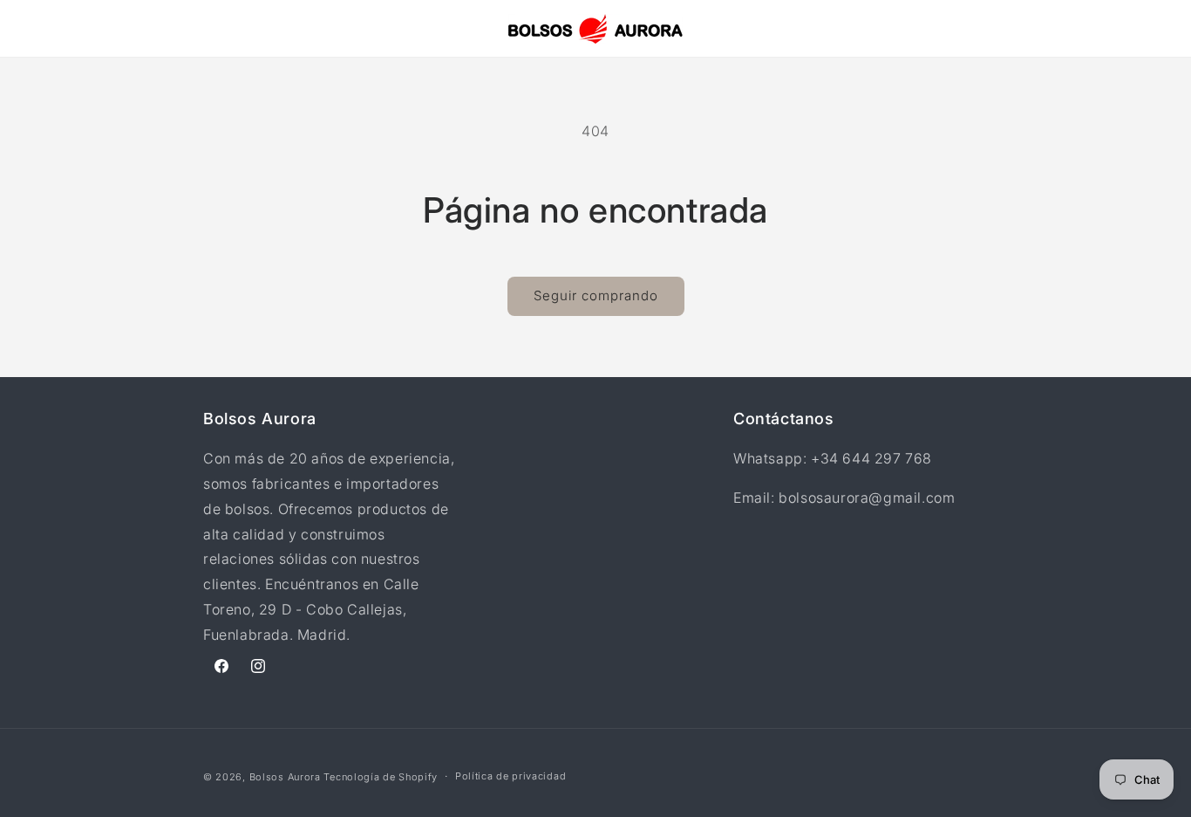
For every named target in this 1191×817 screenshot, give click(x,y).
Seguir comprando (596, 295)
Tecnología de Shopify (380, 777)
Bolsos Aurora (285, 777)
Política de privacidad (510, 776)
